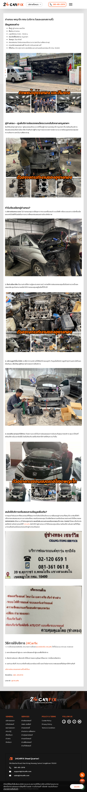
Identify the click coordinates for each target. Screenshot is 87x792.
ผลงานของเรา (10, 728)
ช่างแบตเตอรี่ (25, 728)
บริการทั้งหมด (33, 4)
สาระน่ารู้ (8, 731)
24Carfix (27, 524)
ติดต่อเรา (9, 742)
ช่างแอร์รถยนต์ (26, 738)
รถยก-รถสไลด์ (26, 724)
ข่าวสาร (8, 738)
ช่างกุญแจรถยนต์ (27, 735)
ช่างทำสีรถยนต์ (26, 746)
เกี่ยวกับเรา (9, 735)
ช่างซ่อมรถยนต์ (26, 720)
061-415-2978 (59, 4)
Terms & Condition (48, 728)
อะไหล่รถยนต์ (10, 724)
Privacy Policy (47, 724)
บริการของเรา (10, 720)
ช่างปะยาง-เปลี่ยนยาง (28, 731)
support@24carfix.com (22, 771)
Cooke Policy (46, 720)
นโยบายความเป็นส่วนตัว (10, 789)
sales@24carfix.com (21, 775)
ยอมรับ (77, 786)
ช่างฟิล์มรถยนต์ (26, 742)
